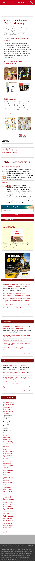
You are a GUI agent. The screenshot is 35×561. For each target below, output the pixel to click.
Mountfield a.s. (6, 182)
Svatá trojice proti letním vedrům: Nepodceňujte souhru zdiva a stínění (8, 480)
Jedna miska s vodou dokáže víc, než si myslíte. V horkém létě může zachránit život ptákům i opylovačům (17, 300)
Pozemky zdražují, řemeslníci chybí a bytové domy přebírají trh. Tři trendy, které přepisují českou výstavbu (8, 407)
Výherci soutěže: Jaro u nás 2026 (12, 340)
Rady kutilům (5, 151)
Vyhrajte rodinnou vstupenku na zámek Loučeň (16, 387)
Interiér (15, 152)
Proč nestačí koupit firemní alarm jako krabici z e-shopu (8, 464)
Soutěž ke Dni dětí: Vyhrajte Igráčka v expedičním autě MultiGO (14, 383)
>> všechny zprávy (6, 533)
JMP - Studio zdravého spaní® (10, 167)
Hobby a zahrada (6, 152)
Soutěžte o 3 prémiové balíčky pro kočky (15, 365)
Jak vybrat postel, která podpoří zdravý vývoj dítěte (16, 373)
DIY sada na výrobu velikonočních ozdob (13, 62)
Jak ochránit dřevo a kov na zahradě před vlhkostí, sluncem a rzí (8, 526)
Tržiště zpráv (23, 135)
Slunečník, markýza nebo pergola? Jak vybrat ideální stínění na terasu (16, 349)
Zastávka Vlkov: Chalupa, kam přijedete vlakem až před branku (16, 336)
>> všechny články (26, 313)
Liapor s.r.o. (9, 226)
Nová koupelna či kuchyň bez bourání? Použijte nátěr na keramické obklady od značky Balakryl (16, 294)
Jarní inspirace (15, 151)
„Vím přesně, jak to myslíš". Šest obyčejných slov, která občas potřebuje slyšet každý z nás (16, 378)
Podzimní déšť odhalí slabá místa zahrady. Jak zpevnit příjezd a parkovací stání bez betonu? (16, 285)
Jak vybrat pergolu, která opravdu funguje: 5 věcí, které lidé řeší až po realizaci (8, 516)
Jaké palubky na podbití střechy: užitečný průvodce (8, 497)
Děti (22, 151)
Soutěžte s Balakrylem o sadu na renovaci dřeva (17, 305)
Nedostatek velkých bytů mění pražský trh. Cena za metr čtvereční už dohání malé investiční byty (8, 454)
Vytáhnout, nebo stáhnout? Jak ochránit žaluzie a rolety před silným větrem (8, 506)
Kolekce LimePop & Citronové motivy (8, 472)
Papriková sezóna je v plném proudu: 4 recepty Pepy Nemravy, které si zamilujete (16, 327)
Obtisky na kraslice (16, 114)
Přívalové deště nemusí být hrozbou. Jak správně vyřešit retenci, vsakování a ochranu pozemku (8, 441)
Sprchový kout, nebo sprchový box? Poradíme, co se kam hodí (8, 490)
